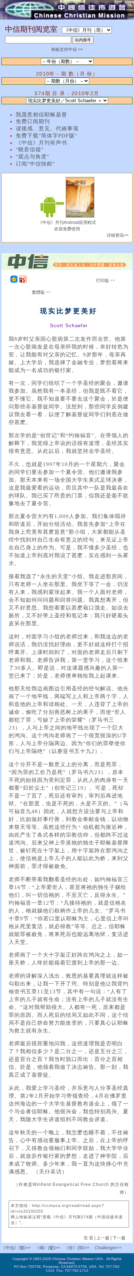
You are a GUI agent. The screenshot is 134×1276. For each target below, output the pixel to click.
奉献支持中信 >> (67, 49)
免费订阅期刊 (33, 121)
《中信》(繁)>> (16, 1247)
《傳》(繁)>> (47, 1247)
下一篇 (119, 1237)
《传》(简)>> (76, 1247)
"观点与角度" (32, 157)
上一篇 (102, 1237)
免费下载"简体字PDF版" (46, 135)
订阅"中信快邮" (35, 164)
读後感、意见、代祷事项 (47, 128)
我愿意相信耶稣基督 (41, 114)
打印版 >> (105, 280)
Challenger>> (108, 1247)
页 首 (89, 1237)
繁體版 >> (41, 292)
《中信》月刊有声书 (41, 143)
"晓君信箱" (30, 149)
